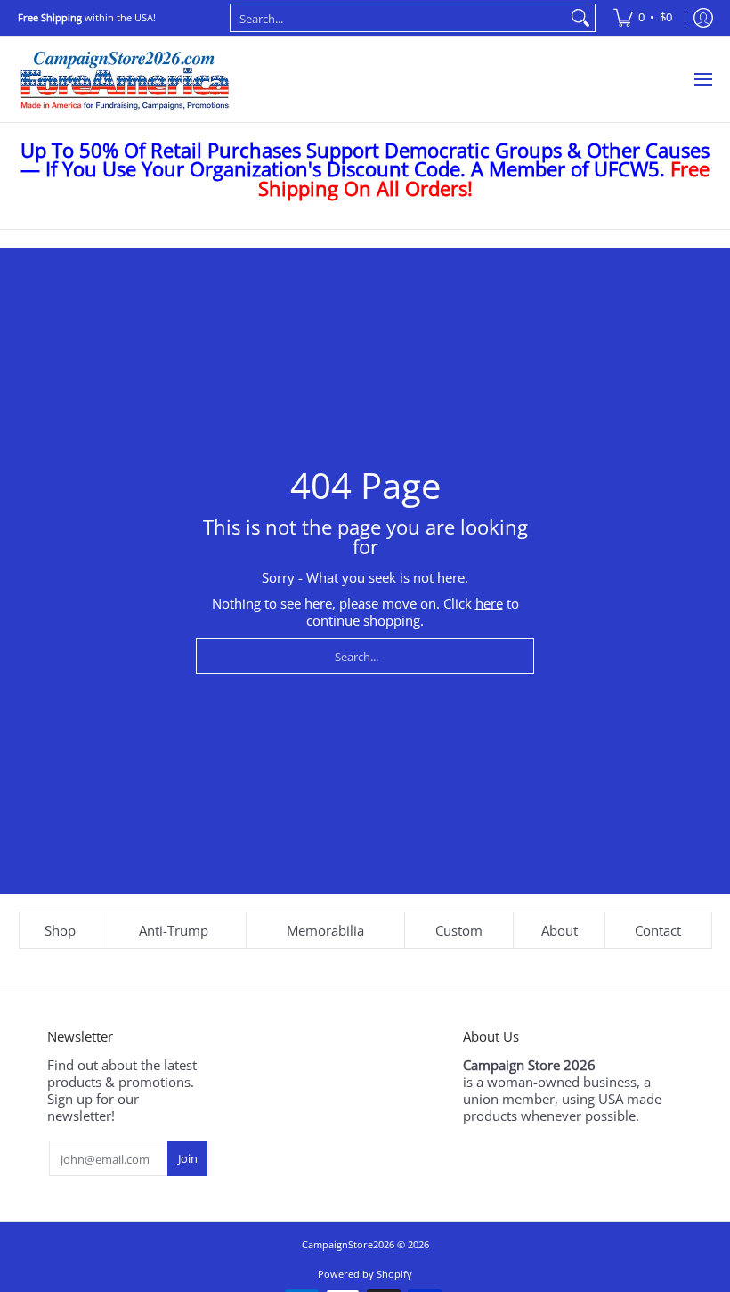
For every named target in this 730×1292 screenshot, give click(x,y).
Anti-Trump (173, 930)
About (559, 930)
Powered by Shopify (365, 1273)
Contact (658, 930)
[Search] (580, 17)
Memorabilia (325, 930)
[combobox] (398, 17)
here (489, 603)
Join (188, 1158)
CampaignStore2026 (348, 1244)
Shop (60, 930)
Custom (459, 930)
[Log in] (703, 18)
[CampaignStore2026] (124, 79)
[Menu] (702, 79)
